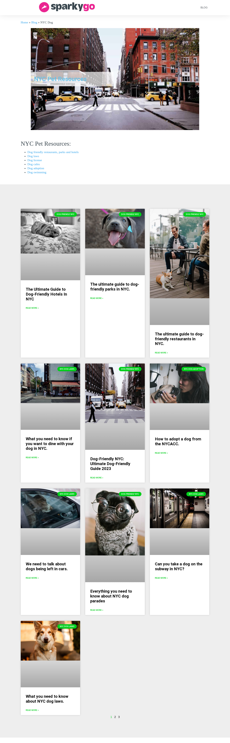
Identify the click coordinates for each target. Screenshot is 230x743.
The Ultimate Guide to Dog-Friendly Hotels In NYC (46, 294)
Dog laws (33, 156)
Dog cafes (33, 164)
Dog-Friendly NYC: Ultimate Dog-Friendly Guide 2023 (110, 464)
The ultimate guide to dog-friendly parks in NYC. (114, 287)
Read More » (32, 308)
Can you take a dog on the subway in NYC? (178, 566)
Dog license (34, 160)
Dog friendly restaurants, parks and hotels (53, 152)
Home (24, 22)
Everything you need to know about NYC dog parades (111, 596)
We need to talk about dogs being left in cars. (47, 566)
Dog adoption (35, 168)
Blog (34, 22)
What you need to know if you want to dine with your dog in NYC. (50, 444)
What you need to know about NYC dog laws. (47, 699)
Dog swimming (36, 172)
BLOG (204, 7)
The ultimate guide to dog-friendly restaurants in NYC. (179, 339)
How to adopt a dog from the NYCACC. (178, 441)
